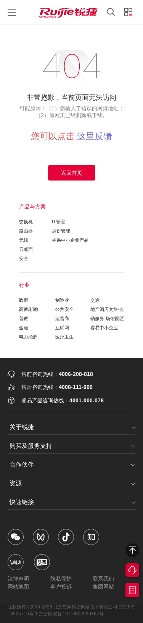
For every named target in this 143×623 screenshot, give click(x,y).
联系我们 (103, 579)
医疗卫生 (64, 337)
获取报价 (132, 590)
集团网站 (103, 587)
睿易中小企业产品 (70, 240)
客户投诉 (61, 587)
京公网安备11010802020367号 (71, 613)
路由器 (26, 231)
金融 (23, 327)
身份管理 (61, 231)
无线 (23, 240)
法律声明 (18, 579)
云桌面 (26, 249)
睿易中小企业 (104, 327)
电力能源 (28, 337)
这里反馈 (94, 136)
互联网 (62, 327)
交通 (95, 300)
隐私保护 (61, 579)
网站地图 (18, 587)
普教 (23, 318)
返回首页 (71, 173)
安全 (23, 258)
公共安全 (64, 309)
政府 (23, 300)
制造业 (62, 300)
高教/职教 (29, 309)
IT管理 (58, 221)
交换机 (26, 221)
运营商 (62, 318)
